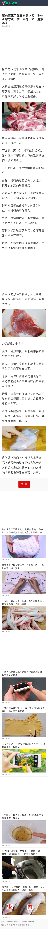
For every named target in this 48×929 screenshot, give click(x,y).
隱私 (23, 925)
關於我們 (4, 925)
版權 (27, 925)
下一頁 (24, 484)
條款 (19, 925)
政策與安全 (13, 925)
